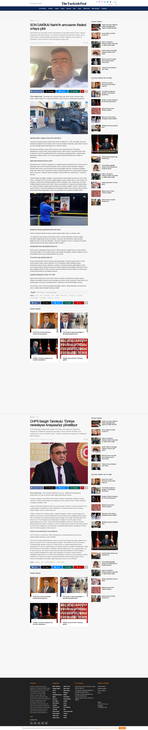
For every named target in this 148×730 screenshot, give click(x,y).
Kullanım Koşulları (102, 688)
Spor (74, 8)
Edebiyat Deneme (57, 694)
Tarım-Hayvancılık (68, 711)
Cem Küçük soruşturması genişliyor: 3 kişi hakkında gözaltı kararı (73, 333)
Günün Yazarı (56, 707)
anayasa (37, 562)
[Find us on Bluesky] (107, 2)
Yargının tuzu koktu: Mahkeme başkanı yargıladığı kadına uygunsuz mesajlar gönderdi (110, 26)
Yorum (65, 717)
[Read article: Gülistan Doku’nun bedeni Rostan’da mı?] (96, 202)
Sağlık (65, 705)
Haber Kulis (55, 715)
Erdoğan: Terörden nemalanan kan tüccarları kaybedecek (43, 359)
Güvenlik (55, 709)
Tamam (122, 728)
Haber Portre (56, 717)
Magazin (66, 692)
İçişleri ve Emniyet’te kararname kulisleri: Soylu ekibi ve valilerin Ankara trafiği (110, 43)
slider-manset (34, 297)
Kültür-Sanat (86, 8)
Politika (37, 417)
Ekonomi (69, 8)
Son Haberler (42, 8)
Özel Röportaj (67, 699)
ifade (52, 295)
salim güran (79, 295)
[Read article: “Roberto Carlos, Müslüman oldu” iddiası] (96, 70)
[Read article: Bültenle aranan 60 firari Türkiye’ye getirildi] (74, 349)
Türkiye (57, 8)
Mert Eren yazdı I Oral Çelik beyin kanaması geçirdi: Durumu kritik (109, 60)
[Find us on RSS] (46, 723)
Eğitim (54, 696)
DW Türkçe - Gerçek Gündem (46, 292)
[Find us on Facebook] (96, 2)
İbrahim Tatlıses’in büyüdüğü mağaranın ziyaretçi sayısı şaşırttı (109, 52)
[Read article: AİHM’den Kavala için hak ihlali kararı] (96, 128)
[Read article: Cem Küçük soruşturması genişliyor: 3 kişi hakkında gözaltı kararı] (74, 323)
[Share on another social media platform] (86, 91)
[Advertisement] (74, 14)
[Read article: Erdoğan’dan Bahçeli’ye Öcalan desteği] (104, 144)
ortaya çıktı (72, 295)
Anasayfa (32, 20)
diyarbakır (47, 295)
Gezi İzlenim (56, 703)
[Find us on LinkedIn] (104, 2)
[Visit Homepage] (74, 3)
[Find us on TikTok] (110, 2)
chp (42, 562)
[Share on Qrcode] (82, 91)
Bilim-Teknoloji (95, 8)
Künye (99, 692)
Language (104, 8)
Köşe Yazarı (66, 688)
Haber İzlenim (56, 713)
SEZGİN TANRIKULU (50, 562)
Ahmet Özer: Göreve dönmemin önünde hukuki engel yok (42, 333)
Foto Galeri (55, 701)
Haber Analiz (56, 711)
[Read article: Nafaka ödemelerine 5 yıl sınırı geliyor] (96, 185)
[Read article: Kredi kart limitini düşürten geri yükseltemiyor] (96, 159)
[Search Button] (116, 4)
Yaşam (79, 8)
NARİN (57, 295)
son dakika (43, 297)
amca (41, 295)
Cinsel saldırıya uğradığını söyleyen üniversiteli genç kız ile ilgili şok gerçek (109, 167)
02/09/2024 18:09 (34, 42)
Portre (65, 703)
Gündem (50, 8)
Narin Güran (64, 295)
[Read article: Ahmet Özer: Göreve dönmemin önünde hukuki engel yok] (44, 323)
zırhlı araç (57, 297)
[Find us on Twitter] (99, 2)
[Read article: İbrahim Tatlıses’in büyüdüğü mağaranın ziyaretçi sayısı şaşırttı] (96, 53)
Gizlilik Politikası (102, 686)
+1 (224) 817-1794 (102, 707)
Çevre (54, 690)
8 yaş (36, 295)
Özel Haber (66, 696)
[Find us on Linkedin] (42, 723)
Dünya (62, 8)
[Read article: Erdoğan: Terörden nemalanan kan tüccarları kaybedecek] (44, 349)
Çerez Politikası (102, 690)
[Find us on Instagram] (102, 2)
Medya (65, 694)
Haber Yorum (67, 686)
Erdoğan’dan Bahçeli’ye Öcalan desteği (104, 151)
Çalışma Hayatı (56, 688)
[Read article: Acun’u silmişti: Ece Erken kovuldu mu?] (96, 35)
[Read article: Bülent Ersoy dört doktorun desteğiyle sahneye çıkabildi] (96, 119)
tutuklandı (50, 297)
